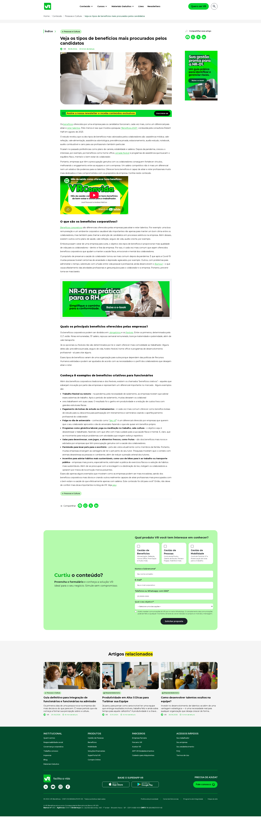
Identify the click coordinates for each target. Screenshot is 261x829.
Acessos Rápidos (187, 733)
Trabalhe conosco (51, 751)
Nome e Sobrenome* (145, 569)
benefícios (68, 124)
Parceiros (138, 733)
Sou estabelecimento (185, 747)
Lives (141, 6)
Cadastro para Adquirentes (143, 755)
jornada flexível (122, 153)
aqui (114, 485)
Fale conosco (203, 784)
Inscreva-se (162, 113)
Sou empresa (181, 742)
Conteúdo (85, 6)
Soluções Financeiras (96, 751)
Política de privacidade (149, 799)
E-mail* (138, 580)
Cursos (101, 6)
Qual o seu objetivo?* (144, 602)
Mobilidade (92, 747)
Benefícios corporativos (71, 227)
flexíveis (129, 332)
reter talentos (73, 128)
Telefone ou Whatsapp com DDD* (152, 591)
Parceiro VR (137, 742)
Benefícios (92, 742)
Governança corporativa (53, 747)
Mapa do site (212, 799)
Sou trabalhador (182, 738)
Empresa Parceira (139, 738)
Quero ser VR (198, 6)
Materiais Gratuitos (121, 6)
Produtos (94, 733)
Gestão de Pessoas (96, 738)
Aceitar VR (136, 747)
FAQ (178, 751)
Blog (45, 760)
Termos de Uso (182, 755)
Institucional (53, 733)
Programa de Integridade (193, 799)
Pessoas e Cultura (72, 32)
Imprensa (47, 755)
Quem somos (49, 738)
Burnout (159, 264)
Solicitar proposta (174, 621)
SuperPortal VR (94, 755)
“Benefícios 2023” (129, 128)
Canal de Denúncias (170, 799)
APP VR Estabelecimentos (143, 751)
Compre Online (94, 760)
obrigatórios (115, 332)
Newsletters (153, 6)
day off (113, 420)
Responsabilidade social (53, 742)
